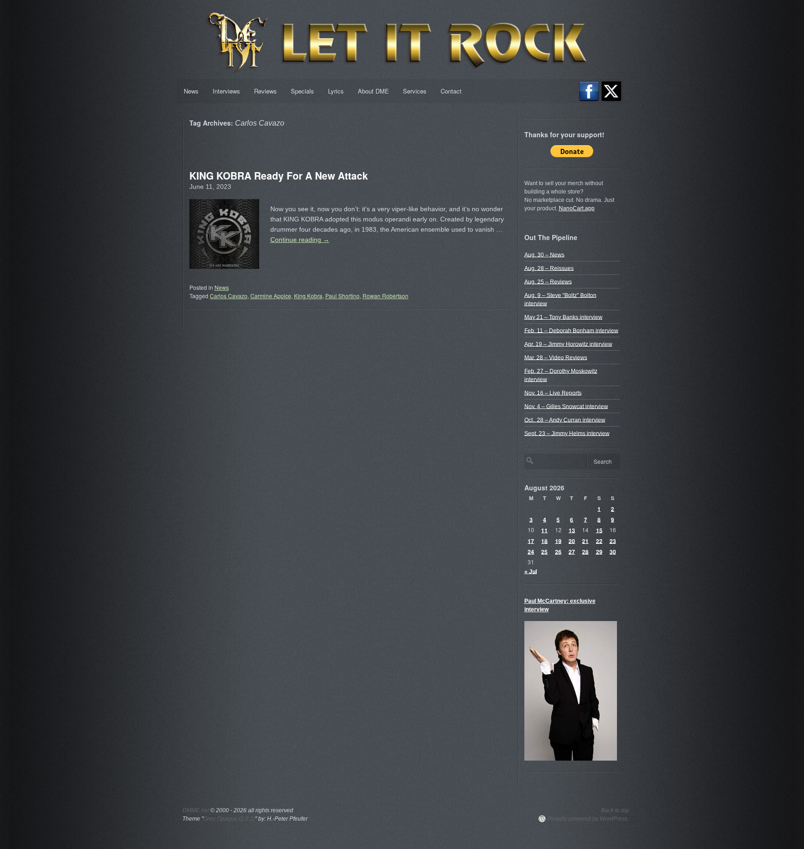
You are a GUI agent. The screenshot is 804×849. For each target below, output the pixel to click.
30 (613, 551)
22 (599, 540)
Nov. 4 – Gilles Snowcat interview (566, 406)
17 (531, 540)
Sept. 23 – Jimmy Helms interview (567, 433)
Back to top (615, 810)
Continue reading (299, 239)
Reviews (265, 91)
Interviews (226, 91)
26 (558, 551)
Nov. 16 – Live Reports (553, 392)
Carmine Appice (270, 296)
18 (544, 540)
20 (572, 540)
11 (544, 530)
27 (572, 551)
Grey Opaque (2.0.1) (229, 819)
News (191, 91)
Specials (302, 91)
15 (599, 530)
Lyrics (336, 91)
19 (558, 540)
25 (544, 551)
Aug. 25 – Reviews (548, 281)
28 (585, 551)
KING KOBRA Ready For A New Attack (278, 175)
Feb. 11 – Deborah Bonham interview (571, 330)
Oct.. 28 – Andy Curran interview (564, 419)
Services (415, 91)
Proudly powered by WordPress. (588, 819)
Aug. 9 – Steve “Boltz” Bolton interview (560, 299)
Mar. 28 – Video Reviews (555, 357)
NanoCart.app (577, 208)
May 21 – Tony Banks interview (563, 317)
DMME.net (195, 810)
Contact (451, 91)
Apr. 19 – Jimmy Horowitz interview (568, 344)
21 (585, 540)
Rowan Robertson (385, 296)
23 (613, 540)
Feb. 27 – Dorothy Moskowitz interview (560, 375)
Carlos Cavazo (229, 296)
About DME (373, 91)
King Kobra (308, 296)
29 (599, 551)
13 (572, 530)
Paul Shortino (342, 296)
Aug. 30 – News (544, 254)
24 (531, 551)
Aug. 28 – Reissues (549, 268)
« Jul (530, 571)
